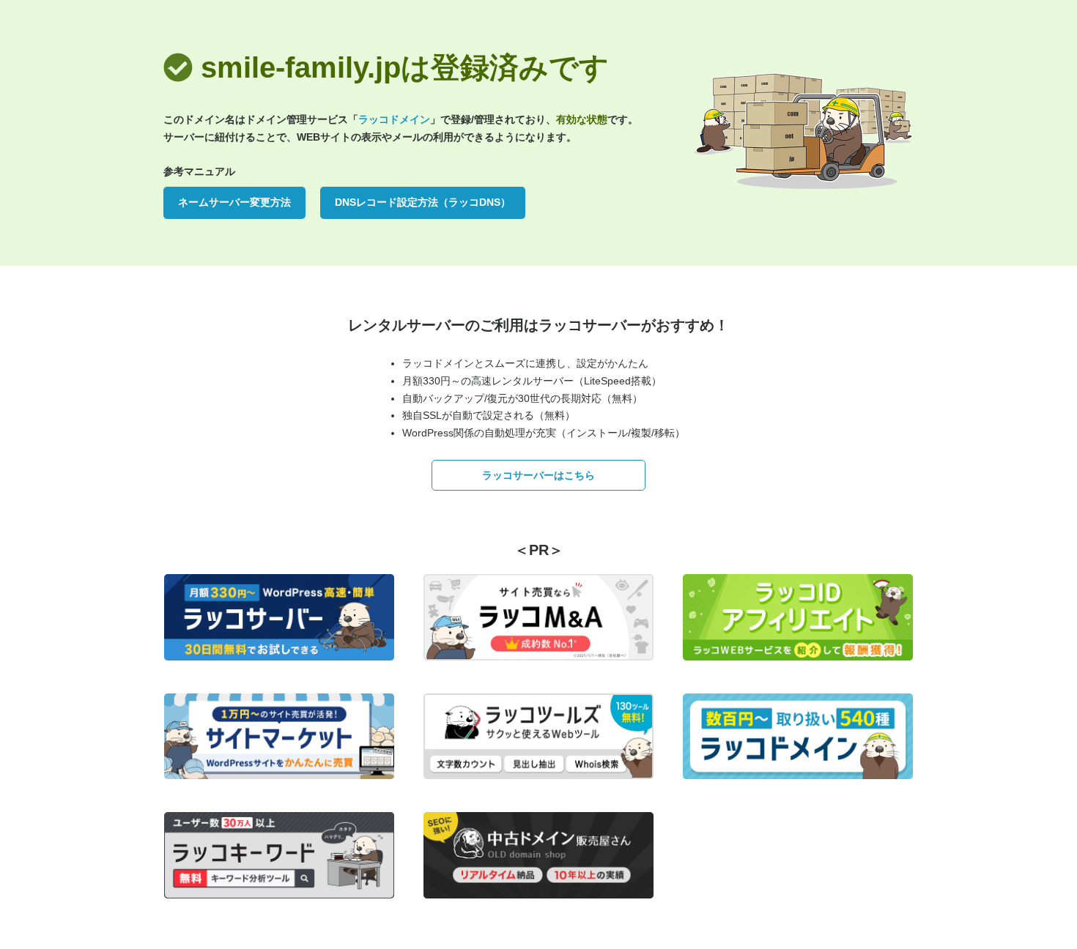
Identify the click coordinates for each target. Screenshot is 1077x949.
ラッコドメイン (394, 119)
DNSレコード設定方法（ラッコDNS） (423, 202)
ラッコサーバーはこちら (538, 475)
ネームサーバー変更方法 (234, 202)
